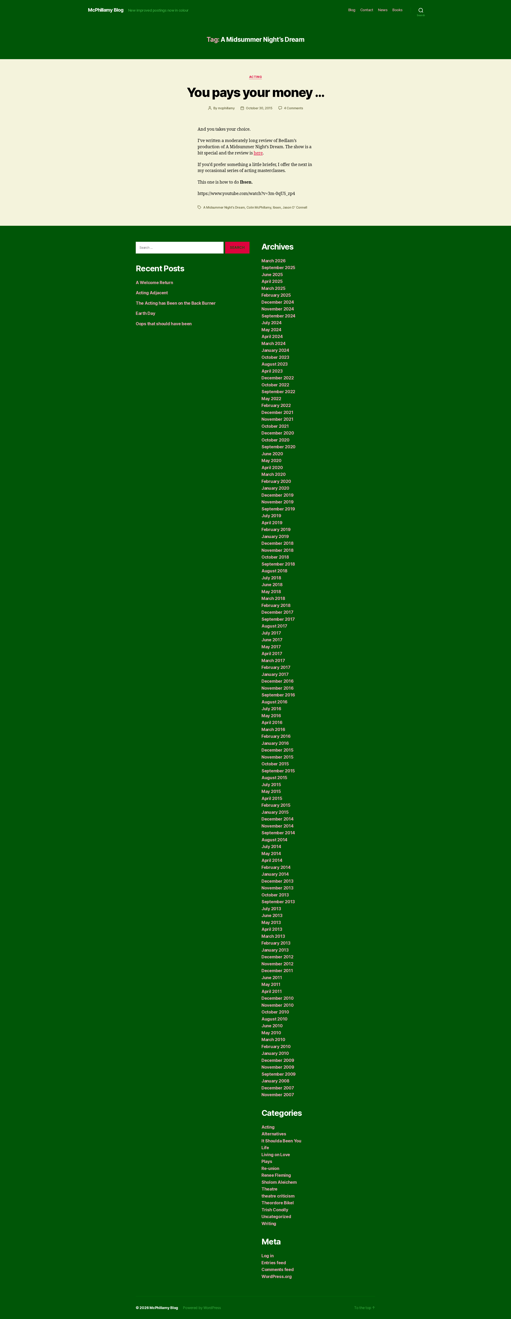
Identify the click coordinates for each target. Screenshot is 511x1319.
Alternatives (273, 1133)
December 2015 (277, 750)
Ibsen (277, 207)
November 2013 (277, 887)
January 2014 (275, 874)
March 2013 (273, 936)
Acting (255, 77)
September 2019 (278, 508)
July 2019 (271, 515)
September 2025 (278, 267)
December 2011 (277, 970)
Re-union (270, 1168)
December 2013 (277, 881)
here (258, 153)
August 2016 (274, 701)
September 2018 (278, 564)
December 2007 (277, 1087)
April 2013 (271, 929)
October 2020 (275, 440)
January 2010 (275, 1053)
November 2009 (277, 1067)
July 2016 (271, 708)
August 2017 (274, 626)
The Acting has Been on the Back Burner (176, 303)
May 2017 (271, 646)
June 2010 (272, 1025)
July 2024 (271, 322)
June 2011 (271, 977)
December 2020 (277, 433)
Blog (351, 10)
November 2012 (277, 963)
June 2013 (271, 915)
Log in (267, 1255)
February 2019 (276, 529)
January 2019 (275, 536)
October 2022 (275, 384)
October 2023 (275, 357)
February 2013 (275, 943)
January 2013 (275, 950)
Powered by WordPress (202, 1308)
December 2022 (277, 377)
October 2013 (275, 894)
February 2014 (276, 867)
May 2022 (271, 398)
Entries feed (273, 1262)
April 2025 (271, 281)
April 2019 (271, 522)
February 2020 (276, 481)
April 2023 (271, 371)
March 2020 (273, 474)
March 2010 (273, 1039)
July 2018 (271, 577)
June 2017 (271, 639)
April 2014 (271, 860)
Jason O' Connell (294, 207)
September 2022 (278, 391)
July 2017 (271, 633)
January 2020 (275, 488)
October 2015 (275, 763)
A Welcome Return (154, 282)
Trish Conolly (274, 1209)
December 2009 (277, 1060)
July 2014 (271, 846)
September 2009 (278, 1074)
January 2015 (275, 812)
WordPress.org (276, 1276)
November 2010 (277, 1005)
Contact (366, 10)
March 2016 (273, 729)
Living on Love (275, 1154)
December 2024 (277, 302)
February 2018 (276, 605)
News (382, 10)
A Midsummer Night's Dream (224, 207)
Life (265, 1147)
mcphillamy (226, 108)
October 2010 (275, 1012)
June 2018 (272, 584)
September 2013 (278, 901)
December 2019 (277, 495)
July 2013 (271, 908)
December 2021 (277, 412)
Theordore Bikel (277, 1202)
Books (397, 10)
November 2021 (277, 419)
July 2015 (271, 784)
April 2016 (271, 722)
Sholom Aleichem (279, 1182)
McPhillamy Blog (105, 10)
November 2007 (277, 1094)
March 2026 (273, 260)
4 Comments (293, 108)
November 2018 (277, 550)
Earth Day (145, 313)
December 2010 (277, 998)
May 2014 (271, 853)
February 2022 (276, 405)
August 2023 (274, 364)
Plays (266, 1161)
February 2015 (275, 805)
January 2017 (275, 674)
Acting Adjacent (152, 292)
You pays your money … (255, 92)
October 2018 (275, 557)
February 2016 (276, 736)
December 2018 (277, 543)
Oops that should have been (164, 323)
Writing (268, 1223)
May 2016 (271, 715)
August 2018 (274, 570)
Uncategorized (276, 1216)
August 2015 (274, 777)
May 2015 (271, 791)
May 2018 (271, 591)
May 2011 (270, 984)
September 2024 (278, 315)
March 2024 (273, 343)
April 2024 (272, 336)
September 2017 (278, 619)
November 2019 (277, 501)
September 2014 (278, 832)
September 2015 (278, 770)
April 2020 (272, 467)
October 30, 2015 (259, 108)
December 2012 (277, 956)
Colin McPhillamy (259, 207)
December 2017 (277, 612)
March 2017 (273, 660)
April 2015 (271, 798)
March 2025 (273, 288)
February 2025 (276, 295)
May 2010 (271, 1032)
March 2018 (273, 598)
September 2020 (278, 446)
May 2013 (271, 922)
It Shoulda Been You (281, 1140)
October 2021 (275, 426)
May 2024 (271, 329)
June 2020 (272, 453)
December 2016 (277, 681)
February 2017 (275, 667)
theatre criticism (277, 1196)
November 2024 (277, 308)
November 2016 (277, 688)
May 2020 (271, 460)
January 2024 (275, 350)
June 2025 (272, 274)
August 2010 (274, 1019)
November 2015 (277, 757)
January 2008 (275, 1080)
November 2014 (277, 826)
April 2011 (271, 991)
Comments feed (277, 1269)
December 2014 (277, 819)
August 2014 (274, 839)
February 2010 (276, 1046)
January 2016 (275, 743)
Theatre (269, 1189)
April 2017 (271, 653)
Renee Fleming (276, 1175)
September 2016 (278, 694)
